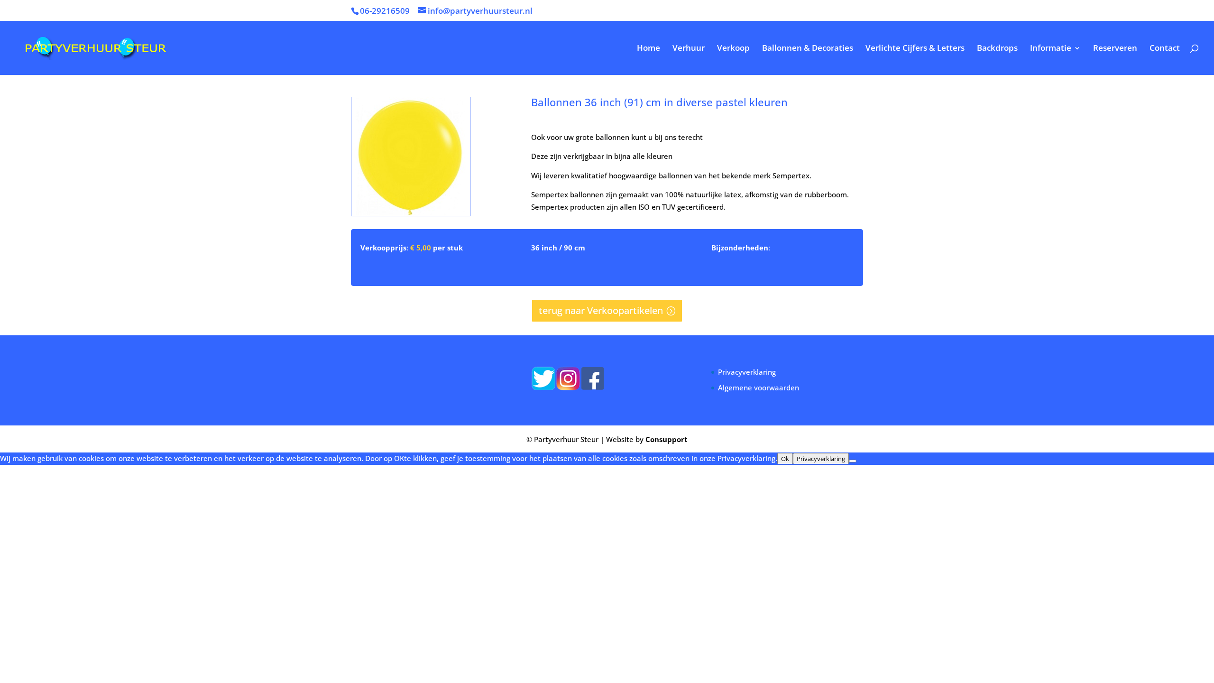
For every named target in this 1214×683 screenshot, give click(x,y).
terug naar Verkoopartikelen (601, 310)
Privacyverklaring (747, 372)
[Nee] (852, 461)
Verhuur (688, 49)
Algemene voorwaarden (758, 387)
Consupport (666, 439)
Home (648, 49)
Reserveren (1115, 49)
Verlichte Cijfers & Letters (915, 49)
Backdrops (997, 49)
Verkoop (733, 49)
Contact (1165, 49)
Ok (785, 458)
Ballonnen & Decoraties (807, 49)
